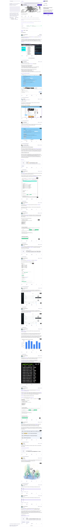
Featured (27, 30)
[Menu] (41, 14)
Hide (40, 106)
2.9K (21, 16)
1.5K (25, 16)
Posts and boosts (23, 32)
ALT (40, 93)
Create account (48, 13)
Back (22, 1)
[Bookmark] (36, 55)
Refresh (22, 491)
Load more (31, 525)
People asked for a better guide (37, 148)
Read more (22, 159)
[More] (41, 55)
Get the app (14, 525)
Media (24, 30)
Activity (22, 30)
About (12, 525)
